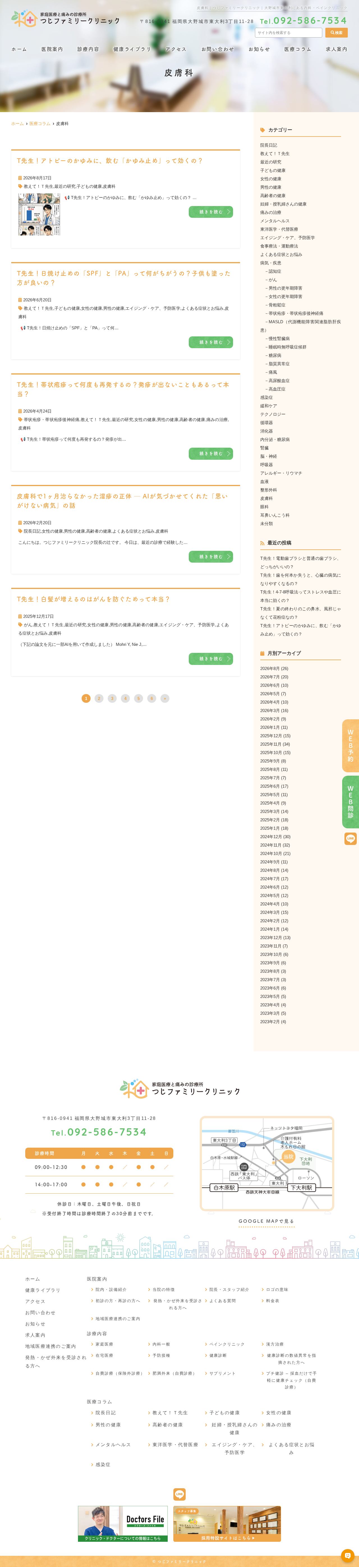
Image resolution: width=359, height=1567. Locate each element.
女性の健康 (91, 308)
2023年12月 (271, 937)
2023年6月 (270, 988)
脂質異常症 (279, 363)
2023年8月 (270, 971)
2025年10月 (271, 752)
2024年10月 (271, 853)
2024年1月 (270, 929)
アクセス (176, 49)
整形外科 (268, 489)
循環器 (266, 422)
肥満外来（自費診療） (175, 1373)
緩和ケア (268, 405)
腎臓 (264, 447)
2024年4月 (270, 904)
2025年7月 (270, 777)
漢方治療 (275, 1344)
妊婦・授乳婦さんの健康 (283, 204)
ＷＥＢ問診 (351, 802)
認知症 (275, 271)
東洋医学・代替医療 (279, 229)
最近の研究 (64, 186)
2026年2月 (270, 719)
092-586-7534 (99, 1133)
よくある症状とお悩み (202, 308)
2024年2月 (270, 920)
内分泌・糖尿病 (275, 439)
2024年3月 (270, 912)
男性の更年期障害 (285, 288)
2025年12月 (271, 735)
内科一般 (162, 1344)
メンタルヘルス (275, 220)
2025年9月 (270, 761)
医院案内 (52, 49)
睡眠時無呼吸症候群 (288, 347)
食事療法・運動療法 (279, 246)
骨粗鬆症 (277, 304)
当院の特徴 (164, 1289)
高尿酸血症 (279, 380)
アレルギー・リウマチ (281, 473)
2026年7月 (270, 676)
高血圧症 (277, 389)
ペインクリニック (227, 1344)
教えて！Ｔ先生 (38, 186)
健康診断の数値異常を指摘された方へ (291, 1359)
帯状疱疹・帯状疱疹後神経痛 (51, 419)
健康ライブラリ (132, 49)
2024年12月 (271, 836)
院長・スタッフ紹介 (230, 1289)
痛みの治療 (217, 419)
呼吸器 (266, 464)
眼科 (264, 506)
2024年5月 (270, 895)
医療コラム (298, 49)
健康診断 (218, 1355)
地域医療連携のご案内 (50, 1346)
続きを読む (211, 212)
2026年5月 (270, 693)
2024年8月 (270, 870)
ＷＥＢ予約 (351, 745)
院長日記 (32, 531)
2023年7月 (270, 979)
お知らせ (259, 49)
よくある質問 (223, 1300)
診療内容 (88, 49)
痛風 (273, 372)
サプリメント (223, 1373)
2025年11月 (271, 744)
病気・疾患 (270, 262)
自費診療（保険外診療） (120, 1373)
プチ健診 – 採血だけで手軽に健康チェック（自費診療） (291, 1380)
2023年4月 (270, 1004)
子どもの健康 (89, 186)
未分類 (266, 523)
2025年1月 (270, 828)
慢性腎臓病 (279, 338)
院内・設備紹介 (111, 1289)
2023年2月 (270, 1021)
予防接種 (162, 1355)
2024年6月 (270, 887)
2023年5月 (270, 996)
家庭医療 (105, 1344)
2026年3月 (270, 710)
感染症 (266, 397)
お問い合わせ (217, 49)
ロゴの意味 (277, 1289)
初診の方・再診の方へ (118, 1300)
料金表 (273, 1300)
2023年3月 (270, 1013)
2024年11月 (271, 845)
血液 (264, 481)
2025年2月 (270, 819)
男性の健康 (113, 308)
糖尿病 (275, 355)
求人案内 (337, 49)
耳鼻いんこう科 (275, 515)
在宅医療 (105, 1355)
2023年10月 (271, 954)
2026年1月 (270, 727)
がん (28, 624)
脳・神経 (268, 456)
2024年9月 (270, 861)
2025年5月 (270, 794)
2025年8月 (270, 769)
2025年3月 (270, 811)
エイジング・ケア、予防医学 (152, 308)
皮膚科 (109, 186)
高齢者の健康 (192, 419)
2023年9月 (270, 962)
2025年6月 (270, 786)
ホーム (19, 49)
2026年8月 (270, 668)
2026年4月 (270, 702)
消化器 (266, 431)
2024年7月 (270, 878)
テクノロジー (273, 414)
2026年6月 (270, 685)
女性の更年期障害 (285, 296)
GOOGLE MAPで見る (266, 1221)
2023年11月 (271, 946)
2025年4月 (270, 803)
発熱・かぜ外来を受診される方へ (178, 1304)
